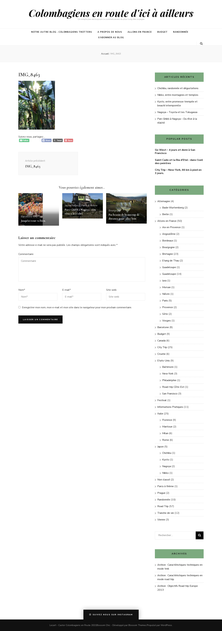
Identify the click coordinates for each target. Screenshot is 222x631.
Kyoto (165, 459)
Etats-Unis (163, 360)
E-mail (66, 290)
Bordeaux (167, 240)
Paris (165, 300)
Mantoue (167, 426)
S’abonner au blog (111, 37)
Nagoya (76, 205)
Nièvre (166, 294)
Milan (165, 433)
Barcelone (26, 216)
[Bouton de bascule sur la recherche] (201, 43)
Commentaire (25, 254)
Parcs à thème (89, 205)
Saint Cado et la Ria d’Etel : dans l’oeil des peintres (179, 161)
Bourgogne (115, 210)
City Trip (38, 216)
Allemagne (163, 201)
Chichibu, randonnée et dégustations (177, 88)
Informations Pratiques (170, 407)
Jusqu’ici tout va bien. (33, 220)
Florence (167, 420)
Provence (167, 307)
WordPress (166, 625)
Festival (162, 400)
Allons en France (140, 32)
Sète (165, 314)
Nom (21, 290)
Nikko (165, 473)
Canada (161, 340)
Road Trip (163, 506)
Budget (162, 32)
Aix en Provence (171, 227)
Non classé (163, 479)
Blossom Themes (137, 625)
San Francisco (169, 393)
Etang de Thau (170, 260)
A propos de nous (110, 32)
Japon (68, 205)
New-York (167, 373)
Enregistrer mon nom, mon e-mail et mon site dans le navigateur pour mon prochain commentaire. (77, 307)
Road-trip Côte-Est (173, 387)
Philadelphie (169, 380)
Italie (160, 413)
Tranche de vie (165, 513)
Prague (161, 493)
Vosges (166, 320)
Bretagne (167, 254)
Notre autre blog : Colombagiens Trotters (61, 32)
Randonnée (180, 32)
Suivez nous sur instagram (113, 614)
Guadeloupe (169, 267)
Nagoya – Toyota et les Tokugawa (177, 112)
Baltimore (168, 367)
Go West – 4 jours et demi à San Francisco (175, 151)
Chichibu (166, 453)
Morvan (166, 287)
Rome (165, 440)
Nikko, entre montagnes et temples (177, 95)
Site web (111, 290)
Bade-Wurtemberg (173, 207)
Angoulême (169, 234)
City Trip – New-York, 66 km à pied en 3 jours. (178, 171)
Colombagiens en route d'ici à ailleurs (111, 12)
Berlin (165, 214)
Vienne (161, 519)
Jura (164, 280)
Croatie (161, 354)
